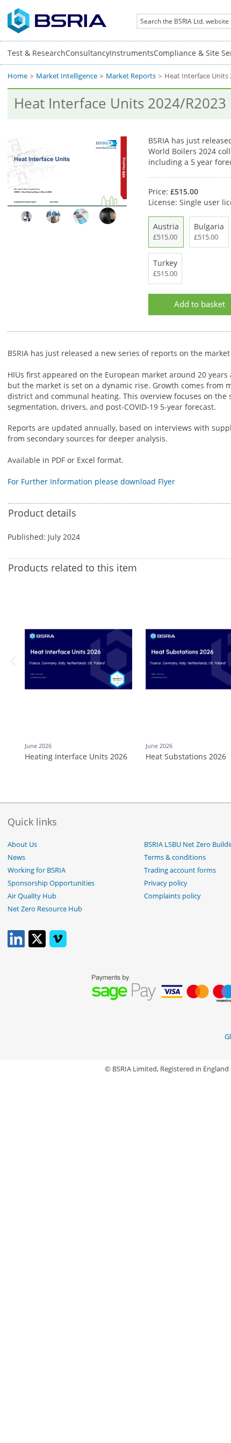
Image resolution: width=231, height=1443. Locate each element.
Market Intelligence (66, 76)
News (16, 857)
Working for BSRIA (37, 870)
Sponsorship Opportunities (51, 883)
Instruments (132, 53)
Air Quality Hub (32, 896)
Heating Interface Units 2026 (76, 756)
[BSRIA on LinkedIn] (16, 944)
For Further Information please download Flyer (91, 481)
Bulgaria (209, 231)
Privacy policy (165, 883)
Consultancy (88, 53)
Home (17, 76)
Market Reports (131, 76)
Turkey (165, 268)
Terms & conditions (175, 857)
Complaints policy (172, 896)
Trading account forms (180, 870)
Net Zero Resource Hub (45, 908)
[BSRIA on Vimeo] (58, 944)
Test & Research (37, 53)
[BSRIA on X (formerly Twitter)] (37, 944)
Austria (166, 231)
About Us (22, 844)
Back (15, 661)
